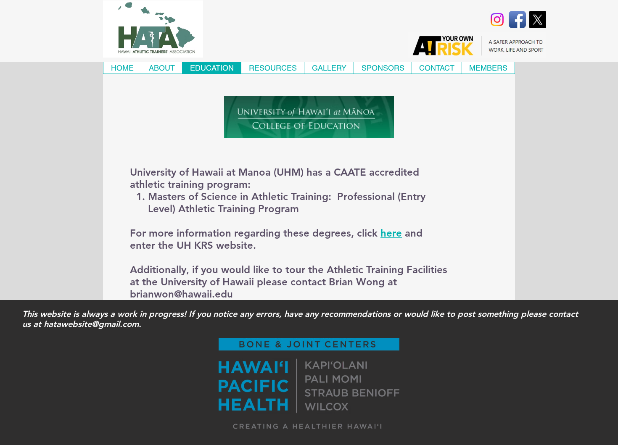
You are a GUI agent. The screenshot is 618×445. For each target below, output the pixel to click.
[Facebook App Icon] (517, 19)
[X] (537, 19)
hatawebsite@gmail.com (91, 324)
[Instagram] (497, 19)
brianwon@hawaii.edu (181, 294)
